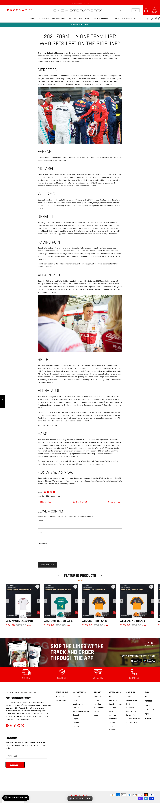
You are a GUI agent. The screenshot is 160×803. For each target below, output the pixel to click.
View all (80, 580)
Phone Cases (114, 729)
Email (40, 532)
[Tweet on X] (45, 492)
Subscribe (14, 765)
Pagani (75, 718)
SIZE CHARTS (149, 710)
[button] (80, 25)
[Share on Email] (54, 492)
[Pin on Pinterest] (51, 492)
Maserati (76, 722)
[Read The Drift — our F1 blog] (153, 18)
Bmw (75, 700)
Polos (96, 700)
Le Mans (76, 707)
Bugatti (76, 715)
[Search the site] (126, 10)
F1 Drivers (43, 18)
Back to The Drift (80, 502)
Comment (42, 543)
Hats (110, 696)
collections (61, 700)
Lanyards (112, 715)
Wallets (112, 726)
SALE (87, 18)
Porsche (76, 696)
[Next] (38, 601)
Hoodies (97, 704)
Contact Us (131, 711)
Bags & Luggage (115, 704)
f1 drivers (60, 696)
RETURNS (148, 714)
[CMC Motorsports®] (77, 10)
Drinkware (113, 700)
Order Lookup (131, 700)
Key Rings (112, 707)
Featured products (80, 575)
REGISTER (148, 701)
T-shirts (97, 696)
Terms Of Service (133, 718)
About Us (130, 696)
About (115, 18)
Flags (111, 711)
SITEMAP (148, 718)
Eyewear (112, 722)
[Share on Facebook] (48, 492)
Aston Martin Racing (81, 711)
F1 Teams (30, 18)
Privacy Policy (131, 715)
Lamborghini (78, 704)
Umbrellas (113, 718)
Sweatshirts (99, 707)
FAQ (128, 704)
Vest (96, 715)
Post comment (47, 565)
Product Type (75, 18)
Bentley (76, 726)
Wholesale (130, 707)
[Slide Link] (80, 652)
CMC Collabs (128, 18)
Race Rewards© (101, 18)
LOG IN (147, 705)
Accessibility (131, 722)
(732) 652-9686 (29, 10)
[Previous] (7, 601)
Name (40, 521)
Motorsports (58, 18)
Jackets (97, 711)
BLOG (147, 692)
